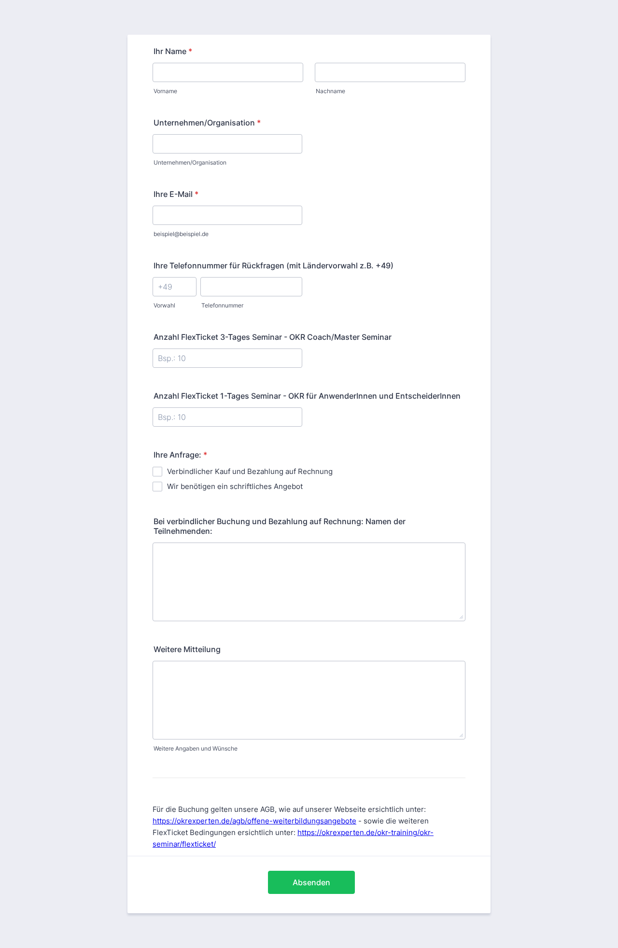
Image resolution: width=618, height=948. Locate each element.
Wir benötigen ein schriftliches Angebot (235, 486)
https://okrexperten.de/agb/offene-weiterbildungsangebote (254, 820)
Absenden (311, 882)
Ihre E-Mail (176, 194)
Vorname (165, 91)
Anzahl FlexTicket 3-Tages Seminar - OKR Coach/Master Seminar (273, 337)
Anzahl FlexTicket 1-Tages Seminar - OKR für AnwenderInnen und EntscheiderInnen (307, 396)
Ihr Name (173, 51)
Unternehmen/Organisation (207, 122)
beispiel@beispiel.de (181, 233)
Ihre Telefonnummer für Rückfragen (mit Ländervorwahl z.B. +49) (273, 265)
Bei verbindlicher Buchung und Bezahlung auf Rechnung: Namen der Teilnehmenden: (280, 526)
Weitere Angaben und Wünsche (196, 748)
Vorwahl (164, 305)
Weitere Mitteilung (187, 649)
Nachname (330, 91)
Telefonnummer (222, 305)
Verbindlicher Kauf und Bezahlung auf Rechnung (250, 471)
